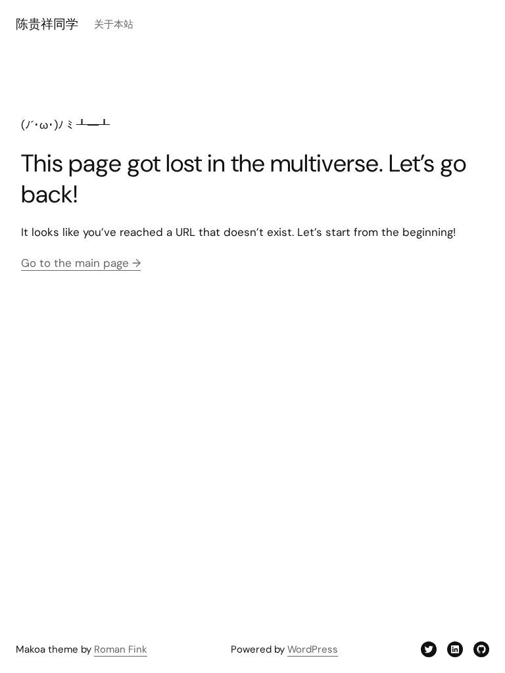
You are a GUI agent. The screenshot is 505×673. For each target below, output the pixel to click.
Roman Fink (120, 649)
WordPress (312, 649)
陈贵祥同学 (47, 24)
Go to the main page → (81, 263)
